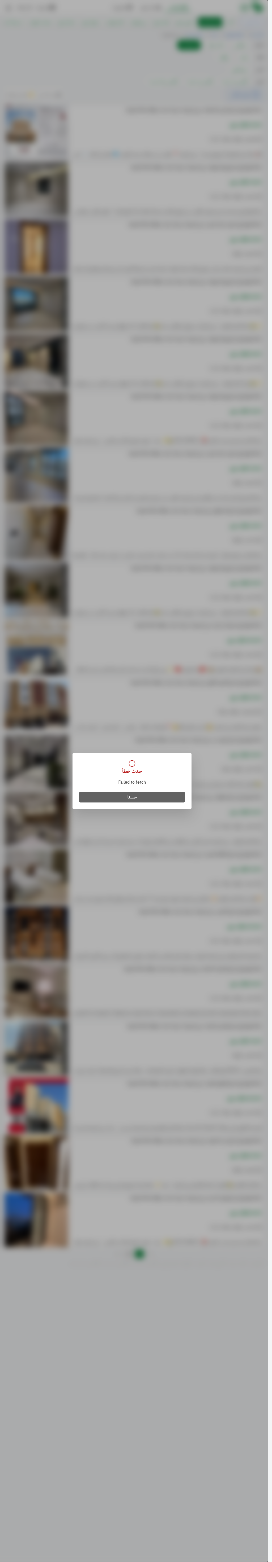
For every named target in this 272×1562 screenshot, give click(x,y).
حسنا (132, 797)
